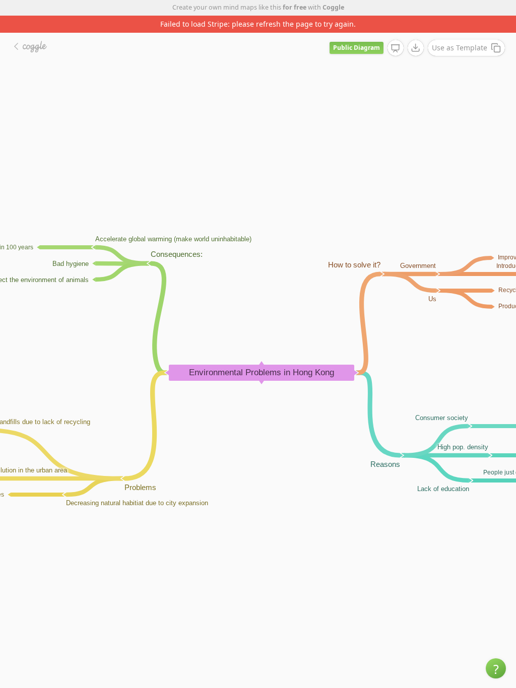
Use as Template (459, 47)
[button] (496, 668)
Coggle (333, 7)
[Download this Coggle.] (416, 48)
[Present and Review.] (396, 48)
